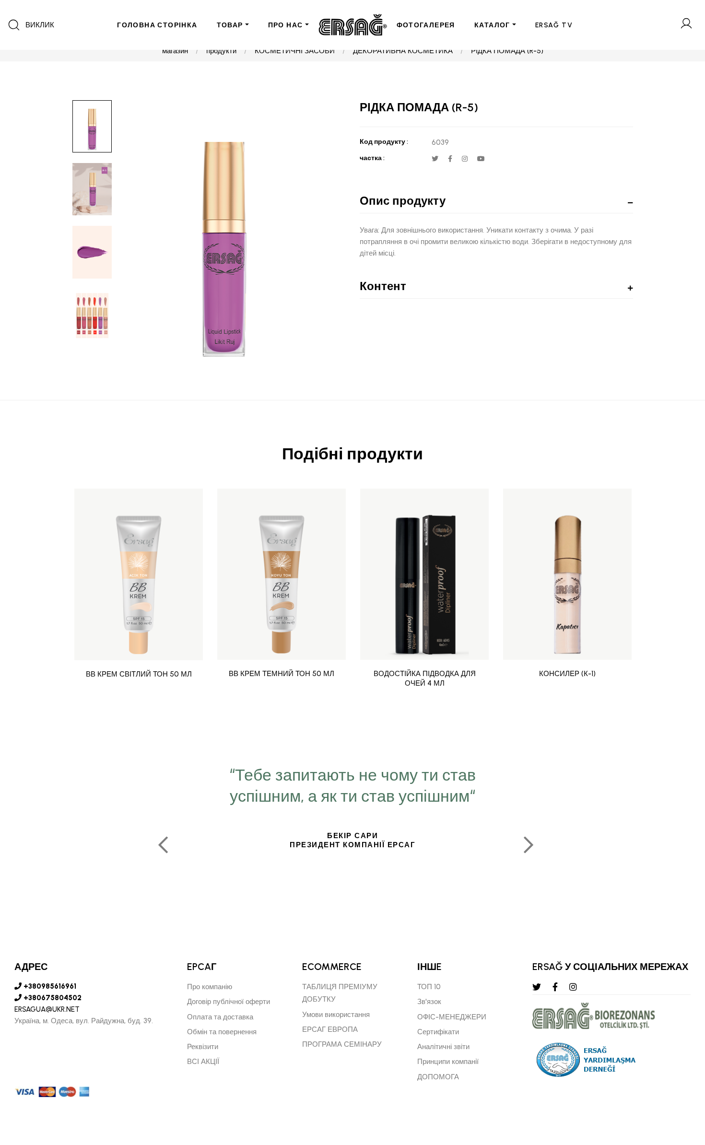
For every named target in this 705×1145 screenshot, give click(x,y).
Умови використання (336, 1014)
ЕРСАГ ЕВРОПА (330, 1029)
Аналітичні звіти (443, 1046)
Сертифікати (438, 1032)
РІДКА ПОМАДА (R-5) (507, 51)
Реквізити (202, 1046)
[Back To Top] (679, 1085)
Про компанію (209, 986)
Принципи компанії (448, 1061)
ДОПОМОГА (438, 1077)
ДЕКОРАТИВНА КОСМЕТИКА (403, 51)
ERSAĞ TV (554, 25)
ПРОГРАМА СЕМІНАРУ (342, 1044)
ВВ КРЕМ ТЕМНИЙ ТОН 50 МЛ (281, 673)
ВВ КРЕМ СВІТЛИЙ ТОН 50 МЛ (139, 673)
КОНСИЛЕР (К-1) (567, 673)
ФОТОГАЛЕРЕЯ (426, 25)
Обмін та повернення (222, 1032)
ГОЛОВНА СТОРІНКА (157, 25)
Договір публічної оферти (228, 1001)
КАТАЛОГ (492, 25)
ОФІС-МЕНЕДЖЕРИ (451, 1017)
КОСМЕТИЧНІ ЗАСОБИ (295, 51)
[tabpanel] (352, 841)
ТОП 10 (429, 986)
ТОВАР (230, 25)
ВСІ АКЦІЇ (203, 1061)
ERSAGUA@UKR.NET (47, 1009)
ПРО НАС (285, 25)
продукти (221, 51)
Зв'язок (429, 1001)
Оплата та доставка (220, 1017)
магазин (175, 51)
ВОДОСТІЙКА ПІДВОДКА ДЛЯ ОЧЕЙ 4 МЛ (425, 678)
